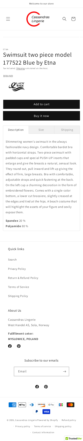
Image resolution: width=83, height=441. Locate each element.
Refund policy (69, 420)
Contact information (43, 432)
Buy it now (41, 116)
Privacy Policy (17, 269)
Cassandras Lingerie (26, 420)
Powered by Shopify (47, 420)
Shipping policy (63, 426)
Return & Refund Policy (23, 278)
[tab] (16, 130)
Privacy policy (22, 426)
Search (12, 259)
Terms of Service (18, 287)
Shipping (20, 68)
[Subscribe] (64, 371)
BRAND (8, 76)
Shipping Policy (18, 296)
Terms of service (42, 426)
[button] (8, 18)
